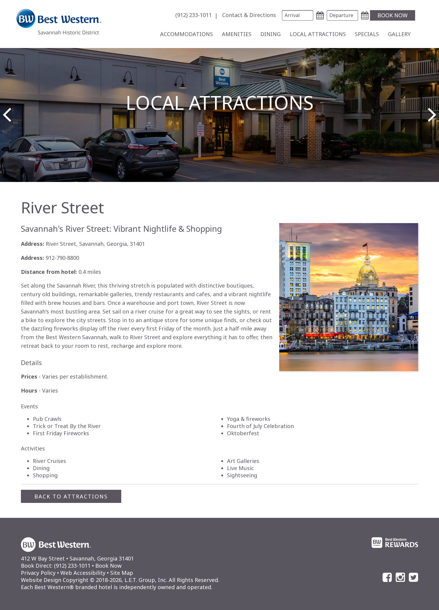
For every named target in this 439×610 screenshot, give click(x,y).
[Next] (432, 115)
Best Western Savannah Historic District (58, 22)
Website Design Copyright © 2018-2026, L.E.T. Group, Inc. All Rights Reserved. (120, 579)
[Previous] (7, 115)
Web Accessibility (82, 572)
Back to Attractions (71, 496)
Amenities (236, 34)
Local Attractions (318, 34)
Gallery (399, 34)
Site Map (121, 572)
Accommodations (186, 34)
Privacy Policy (38, 572)
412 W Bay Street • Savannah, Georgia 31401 (77, 558)
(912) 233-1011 (193, 14)
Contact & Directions (249, 14)
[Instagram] (400, 577)
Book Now (108, 565)
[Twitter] (413, 577)
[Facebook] (387, 577)
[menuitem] (198, 15)
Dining (270, 34)
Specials (367, 34)
